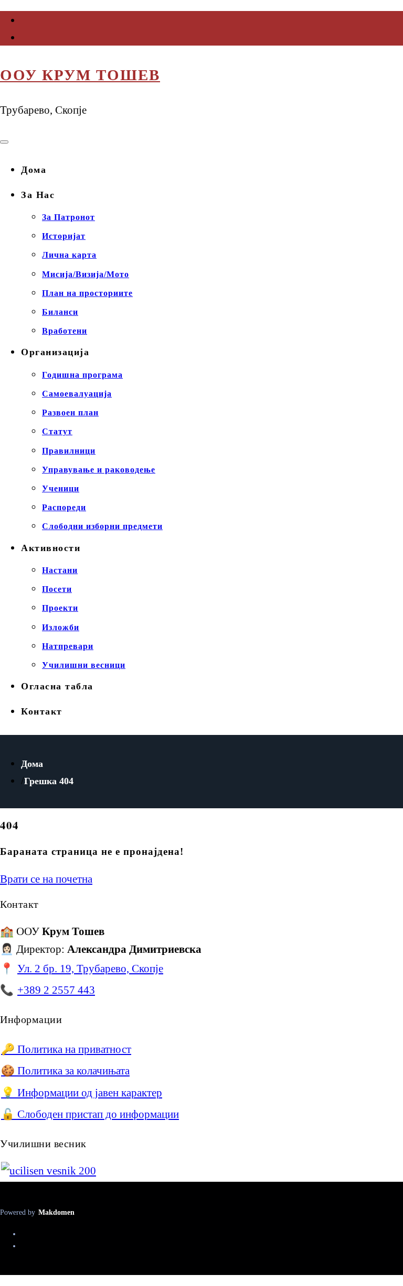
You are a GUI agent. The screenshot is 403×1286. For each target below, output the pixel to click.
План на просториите (87, 293)
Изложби (60, 627)
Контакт (41, 711)
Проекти (60, 607)
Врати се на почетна (46, 879)
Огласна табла (57, 686)
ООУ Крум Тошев (80, 75)
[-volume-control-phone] (22, 1246)
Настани (60, 570)
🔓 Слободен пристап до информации (90, 1114)
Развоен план (70, 412)
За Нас (38, 195)
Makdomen (56, 1212)
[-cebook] (22, 22)
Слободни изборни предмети (102, 526)
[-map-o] (22, 40)
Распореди (64, 507)
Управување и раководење (98, 469)
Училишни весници (83, 665)
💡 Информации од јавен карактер (81, 1092)
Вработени (64, 330)
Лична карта (69, 254)
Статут (57, 431)
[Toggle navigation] (4, 142)
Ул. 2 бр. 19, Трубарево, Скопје (90, 968)
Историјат (64, 236)
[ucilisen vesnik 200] (48, 1170)
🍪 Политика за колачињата (65, 1070)
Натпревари (67, 646)
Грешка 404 (48, 781)
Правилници (69, 450)
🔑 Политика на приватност (66, 1049)
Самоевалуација (77, 393)
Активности (50, 548)
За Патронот (68, 217)
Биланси (60, 311)
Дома (33, 169)
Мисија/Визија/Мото (85, 274)
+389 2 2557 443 (56, 990)
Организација (55, 352)
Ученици (60, 488)
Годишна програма (82, 374)
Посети (57, 589)
